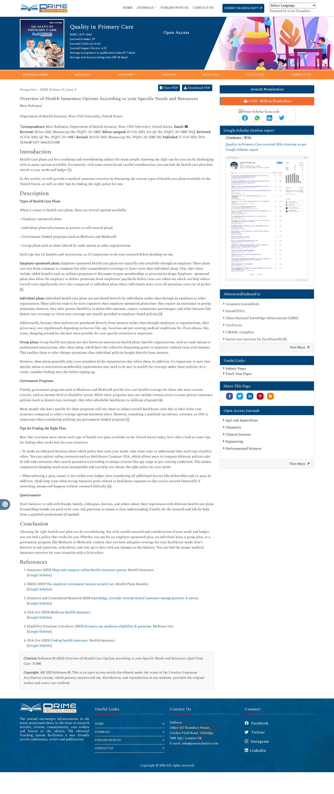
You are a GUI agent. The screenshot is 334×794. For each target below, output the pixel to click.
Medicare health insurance (70, 612)
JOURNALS (102, 732)
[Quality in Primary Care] (42, 42)
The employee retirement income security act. (81, 584)
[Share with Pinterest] (260, 396)
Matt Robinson (31, 105)
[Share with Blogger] (270, 396)
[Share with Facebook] (229, 396)
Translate (303, 11)
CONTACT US (104, 748)
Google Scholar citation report (249, 130)
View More (297, 347)
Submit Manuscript (241, 8)
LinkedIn (258, 751)
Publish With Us (174, 7)
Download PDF (198, 87)
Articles (82, 75)
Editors (169, 75)
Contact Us (203, 7)
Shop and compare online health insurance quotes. (89, 570)
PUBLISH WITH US (108, 740)
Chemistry (233, 427)
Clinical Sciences (238, 434)
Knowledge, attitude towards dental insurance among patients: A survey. (145, 598)
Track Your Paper (239, 373)
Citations (255, 75)
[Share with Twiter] (239, 396)
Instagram (259, 741)
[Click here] (267, 218)
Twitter (257, 732)
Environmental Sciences (243, 448)
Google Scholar (39, 575)
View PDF (170, 87)
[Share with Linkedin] (250, 396)
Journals (145, 7)
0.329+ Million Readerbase (269, 101)
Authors (126, 75)
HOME (99, 724)
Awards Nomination (267, 89)
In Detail (210, 75)
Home (128, 7)
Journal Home (35, 75)
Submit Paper (236, 368)
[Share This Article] (245, 118)
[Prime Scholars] (43, 8)
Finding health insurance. (69, 640)
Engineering (234, 441)
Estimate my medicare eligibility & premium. (118, 626)
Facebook (259, 723)
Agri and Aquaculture (242, 420)
